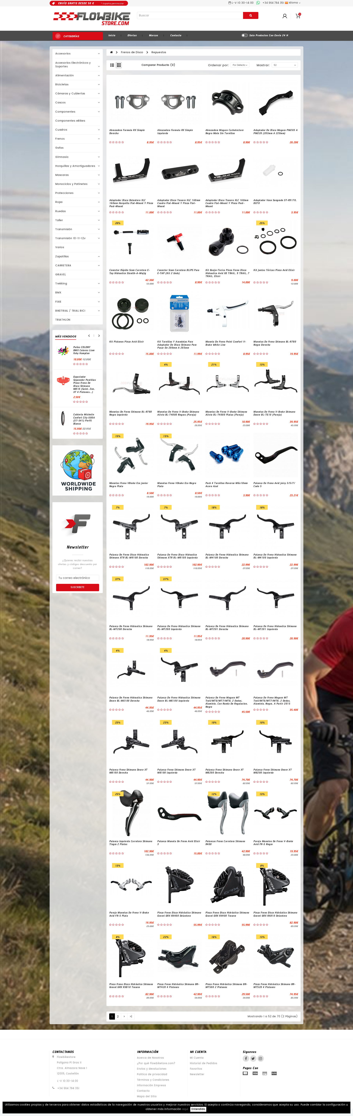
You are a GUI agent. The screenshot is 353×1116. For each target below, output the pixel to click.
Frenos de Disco (132, 52)
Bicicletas (62, 84)
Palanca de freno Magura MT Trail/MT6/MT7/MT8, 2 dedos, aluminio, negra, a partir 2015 (271, 700)
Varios (59, 247)
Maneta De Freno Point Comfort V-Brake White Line (225, 343)
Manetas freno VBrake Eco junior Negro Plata (128, 484)
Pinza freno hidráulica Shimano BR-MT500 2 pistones (226, 985)
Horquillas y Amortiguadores (75, 166)
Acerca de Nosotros (150, 1058)
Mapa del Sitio (147, 1097)
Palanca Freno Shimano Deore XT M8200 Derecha (224, 771)
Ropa (59, 202)
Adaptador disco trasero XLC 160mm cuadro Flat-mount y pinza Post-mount (226, 203)
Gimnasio (61, 157)
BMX (58, 292)
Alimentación (64, 75)
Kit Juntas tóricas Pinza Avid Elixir (274, 270)
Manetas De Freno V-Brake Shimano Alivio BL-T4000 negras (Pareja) (178, 413)
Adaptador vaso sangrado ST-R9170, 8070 (275, 201)
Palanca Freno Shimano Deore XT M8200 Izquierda (272, 771)
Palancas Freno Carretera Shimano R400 (225, 843)
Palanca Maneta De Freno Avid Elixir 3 (178, 843)
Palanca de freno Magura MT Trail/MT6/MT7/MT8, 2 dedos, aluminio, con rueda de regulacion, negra (226, 702)
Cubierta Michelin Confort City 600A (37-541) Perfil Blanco (84, 419)
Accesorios (63, 54)
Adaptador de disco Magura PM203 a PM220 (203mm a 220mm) (275, 131)
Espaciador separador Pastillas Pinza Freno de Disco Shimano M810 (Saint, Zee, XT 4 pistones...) (84, 384)
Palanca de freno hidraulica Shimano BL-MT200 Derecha (130, 627)
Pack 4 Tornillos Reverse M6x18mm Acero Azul (226, 484)
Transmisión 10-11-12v (70, 238)
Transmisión (63, 229)
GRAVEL (60, 274)
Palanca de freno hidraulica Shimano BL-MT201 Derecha (227, 627)
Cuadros (61, 130)
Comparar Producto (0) (158, 65)
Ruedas (60, 211)
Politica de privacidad (152, 1074)
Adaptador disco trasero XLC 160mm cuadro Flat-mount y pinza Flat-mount (178, 203)
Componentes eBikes (70, 121)
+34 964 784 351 (68, 1088)
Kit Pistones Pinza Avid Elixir (126, 341)
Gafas (59, 148)
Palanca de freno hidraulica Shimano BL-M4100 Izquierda (275, 556)
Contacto (175, 35)
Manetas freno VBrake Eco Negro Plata (176, 484)
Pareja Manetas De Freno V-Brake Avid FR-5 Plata (129, 914)
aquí (185, 1109)
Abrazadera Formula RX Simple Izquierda (175, 131)
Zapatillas (62, 256)
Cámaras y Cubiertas (70, 93)
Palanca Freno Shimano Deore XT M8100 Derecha (128, 771)
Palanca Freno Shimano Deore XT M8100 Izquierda (176, 771)
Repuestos (158, 52)
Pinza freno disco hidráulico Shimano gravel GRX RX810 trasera (131, 985)
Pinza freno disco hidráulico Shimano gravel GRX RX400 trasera (227, 914)
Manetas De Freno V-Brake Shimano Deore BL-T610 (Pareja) (274, 413)
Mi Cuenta (197, 1058)
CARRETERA (63, 265)
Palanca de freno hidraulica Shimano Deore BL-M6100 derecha (130, 699)
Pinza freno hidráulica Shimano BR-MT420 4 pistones (178, 985)
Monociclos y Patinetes (71, 184)
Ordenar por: (218, 65)
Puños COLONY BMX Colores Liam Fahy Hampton (84, 350)
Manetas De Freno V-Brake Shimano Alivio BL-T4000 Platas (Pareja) (226, 413)
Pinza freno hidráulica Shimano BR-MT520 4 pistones (274, 985)
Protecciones (64, 193)
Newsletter (197, 1074)
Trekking (61, 283)
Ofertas (132, 35)
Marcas (153, 35)
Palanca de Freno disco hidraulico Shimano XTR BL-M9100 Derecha (129, 556)
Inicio (111, 35)
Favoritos (196, 1069)
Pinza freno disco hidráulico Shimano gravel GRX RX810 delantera (275, 914)
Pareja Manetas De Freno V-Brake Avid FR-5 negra (273, 843)
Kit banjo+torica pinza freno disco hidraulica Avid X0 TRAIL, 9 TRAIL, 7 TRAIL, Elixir (227, 273)
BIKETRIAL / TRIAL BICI (70, 311)
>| (131, 1016)
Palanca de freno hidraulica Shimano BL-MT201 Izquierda (275, 627)
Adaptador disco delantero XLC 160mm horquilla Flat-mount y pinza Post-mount (131, 203)
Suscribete (77, 587)
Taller (59, 220)
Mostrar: (263, 65)
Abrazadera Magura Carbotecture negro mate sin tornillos (224, 131)
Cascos (60, 102)
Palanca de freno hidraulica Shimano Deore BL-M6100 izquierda (178, 699)
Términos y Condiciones (153, 1080)
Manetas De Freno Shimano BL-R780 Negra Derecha (274, 343)
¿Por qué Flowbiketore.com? (156, 1063)
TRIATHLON (62, 320)
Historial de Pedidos (203, 1063)
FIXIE (58, 302)
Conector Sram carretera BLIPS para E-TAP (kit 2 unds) (178, 271)
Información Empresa (151, 1085)
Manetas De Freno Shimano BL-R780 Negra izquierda (130, 413)
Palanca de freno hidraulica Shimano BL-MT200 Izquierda (178, 627)
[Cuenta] (289, 16)
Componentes (65, 112)
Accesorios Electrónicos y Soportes (73, 65)
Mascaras (62, 175)
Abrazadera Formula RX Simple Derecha (127, 131)
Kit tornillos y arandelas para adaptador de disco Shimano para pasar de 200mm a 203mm (177, 344)
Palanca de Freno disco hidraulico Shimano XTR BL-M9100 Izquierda (177, 556)
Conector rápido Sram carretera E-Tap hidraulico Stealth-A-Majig (129, 271)
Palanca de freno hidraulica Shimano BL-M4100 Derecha (227, 556)
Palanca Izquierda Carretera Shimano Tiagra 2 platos (130, 843)
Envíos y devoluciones (152, 1069)
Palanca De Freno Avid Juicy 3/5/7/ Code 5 (274, 484)
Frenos (60, 139)
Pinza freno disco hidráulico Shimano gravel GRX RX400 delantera (179, 914)
